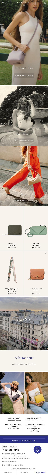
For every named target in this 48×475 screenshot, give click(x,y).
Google (18, 420)
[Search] (7, 2)
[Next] (21, 224)
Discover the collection (24, 75)
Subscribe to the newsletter (24, 441)
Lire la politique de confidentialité (12, 465)
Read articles (24, 327)
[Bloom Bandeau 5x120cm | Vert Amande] (12, 269)
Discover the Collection (24, 140)
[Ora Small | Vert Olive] (12, 224)
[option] (12, 224)
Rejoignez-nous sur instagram (24, 364)
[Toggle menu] (2, 2)
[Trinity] (36, 224)
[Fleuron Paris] (24, 2)
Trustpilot (11, 420)
